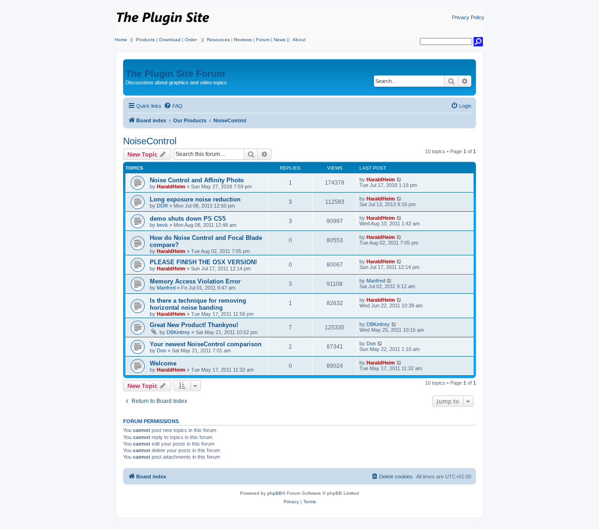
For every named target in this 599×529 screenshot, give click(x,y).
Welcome (163, 363)
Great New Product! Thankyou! (194, 324)
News (279, 39)
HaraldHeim (171, 186)
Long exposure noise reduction (195, 199)
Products (145, 39)
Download (170, 39)
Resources (218, 39)
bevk (162, 225)
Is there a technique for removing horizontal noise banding (198, 304)
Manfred (166, 288)
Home (121, 39)
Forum (263, 39)
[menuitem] (173, 106)
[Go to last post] (399, 179)
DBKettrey (178, 332)
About (299, 39)
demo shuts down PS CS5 (188, 218)
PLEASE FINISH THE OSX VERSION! (203, 262)
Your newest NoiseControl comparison (206, 344)
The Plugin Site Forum (175, 73)
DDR (162, 206)
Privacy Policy (468, 17)
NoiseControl (149, 141)
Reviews (243, 39)
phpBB (274, 493)
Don (161, 350)
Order (191, 39)
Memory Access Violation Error (195, 281)
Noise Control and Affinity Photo (197, 180)
